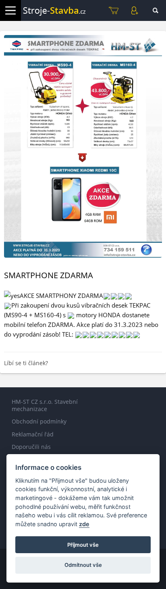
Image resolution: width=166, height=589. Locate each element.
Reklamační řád (33, 434)
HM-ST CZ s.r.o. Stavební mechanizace (45, 405)
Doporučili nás (31, 447)
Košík (113, 10)
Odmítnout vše (83, 565)
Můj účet (134, 10)
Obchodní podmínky (39, 421)
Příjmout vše (83, 544)
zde (84, 524)
